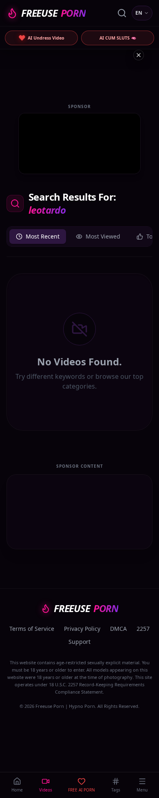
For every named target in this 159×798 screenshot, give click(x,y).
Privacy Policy (82, 628)
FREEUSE (53, 13)
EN (138, 12)
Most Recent (43, 236)
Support (79, 641)
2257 (143, 628)
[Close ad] (138, 55)
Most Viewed (103, 236)
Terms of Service (31, 628)
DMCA (118, 628)
